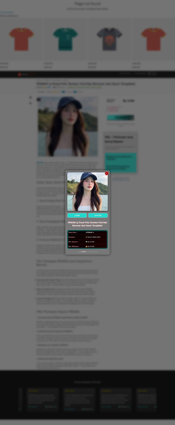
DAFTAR (98, 215)
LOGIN (77, 215)
